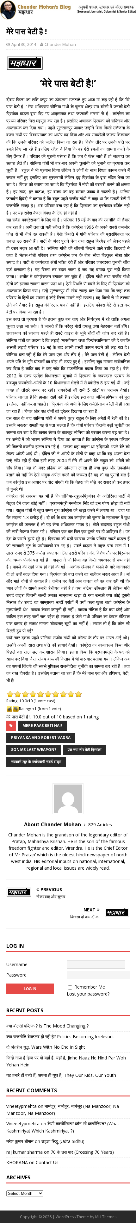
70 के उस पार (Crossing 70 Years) (82, 1152)
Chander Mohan (60, 44)
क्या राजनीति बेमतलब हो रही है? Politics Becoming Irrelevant (60, 1037)
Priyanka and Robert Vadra (41, 737)
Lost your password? (88, 994)
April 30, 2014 (23, 44)
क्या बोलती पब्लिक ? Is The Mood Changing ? (47, 1026)
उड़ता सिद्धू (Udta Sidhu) (62, 1141)
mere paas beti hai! (42, 725)
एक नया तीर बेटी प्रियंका (85, 749)
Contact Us (47, 1162)
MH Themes (105, 1217)
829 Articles (100, 825)
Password (16, 975)
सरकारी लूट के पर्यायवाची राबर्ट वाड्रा (36, 761)
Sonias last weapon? (33, 749)
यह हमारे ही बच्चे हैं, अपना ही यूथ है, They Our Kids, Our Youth (61, 1075)
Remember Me (89, 987)
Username (17, 964)
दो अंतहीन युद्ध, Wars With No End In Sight (45, 1047)
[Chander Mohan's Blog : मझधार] (68, 16)
